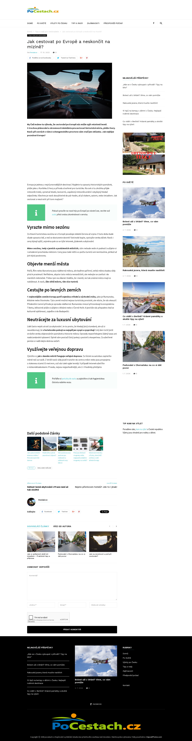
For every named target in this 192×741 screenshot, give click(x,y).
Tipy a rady (77, 23)
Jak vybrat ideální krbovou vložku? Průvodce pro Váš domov (33, 456)
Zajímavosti (93, 23)
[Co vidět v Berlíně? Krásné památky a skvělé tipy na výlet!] (144, 297)
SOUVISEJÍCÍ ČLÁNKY (38, 526)
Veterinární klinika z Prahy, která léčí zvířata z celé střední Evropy (95, 456)
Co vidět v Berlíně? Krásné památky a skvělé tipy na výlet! (142, 122)
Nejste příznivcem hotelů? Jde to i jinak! (96, 487)
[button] (161, 23)
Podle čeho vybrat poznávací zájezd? (49, 454)
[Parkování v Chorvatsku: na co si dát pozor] (72, 541)
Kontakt (126, 685)
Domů (30, 23)
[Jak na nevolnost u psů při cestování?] (103, 541)
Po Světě (41, 23)
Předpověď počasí (113, 23)
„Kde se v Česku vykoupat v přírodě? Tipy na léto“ (142, 86)
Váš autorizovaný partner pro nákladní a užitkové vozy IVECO (64, 458)
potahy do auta (69, 378)
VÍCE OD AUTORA (62, 526)
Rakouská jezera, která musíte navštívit (140, 103)
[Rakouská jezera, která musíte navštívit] (144, 251)
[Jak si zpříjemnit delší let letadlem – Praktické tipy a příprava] (41, 541)
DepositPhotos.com (154, 737)
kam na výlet (141, 429)
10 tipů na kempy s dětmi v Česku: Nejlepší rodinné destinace (142, 112)
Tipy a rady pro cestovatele (47, 32)
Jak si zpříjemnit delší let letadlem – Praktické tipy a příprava (38, 556)
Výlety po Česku (58, 23)
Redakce (33, 52)
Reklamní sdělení (44, 468)
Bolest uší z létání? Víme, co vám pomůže (141, 95)
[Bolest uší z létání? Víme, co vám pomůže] (144, 202)
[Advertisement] (114, 9)
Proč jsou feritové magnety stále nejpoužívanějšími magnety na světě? (80, 456)
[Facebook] (153, 23)
